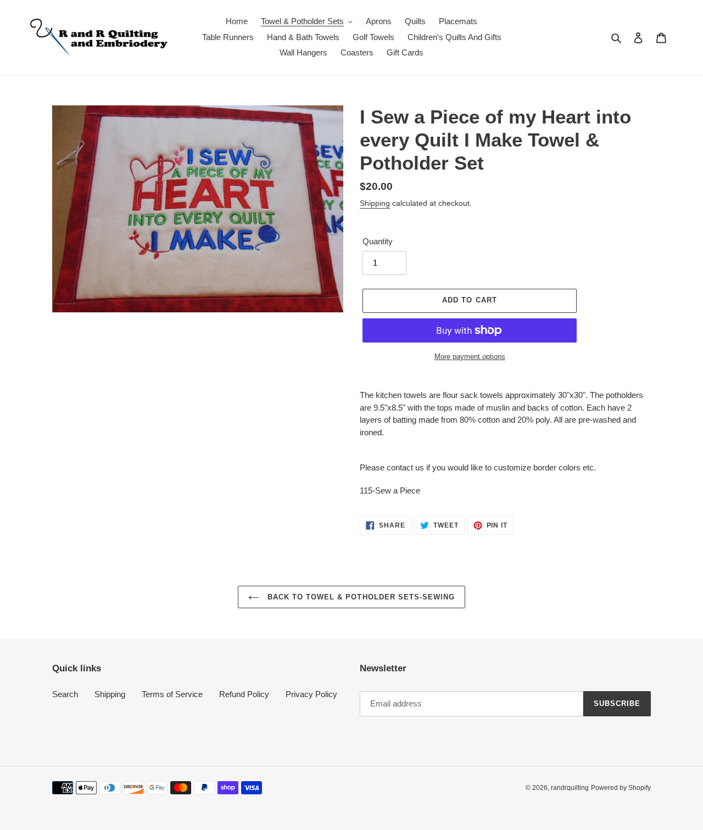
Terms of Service (172, 694)
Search (65, 694)
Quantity (377, 241)
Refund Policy (244, 694)
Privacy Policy (311, 694)
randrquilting (570, 788)
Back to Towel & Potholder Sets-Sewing (360, 597)
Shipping (375, 203)
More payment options (469, 356)
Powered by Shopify (621, 788)
